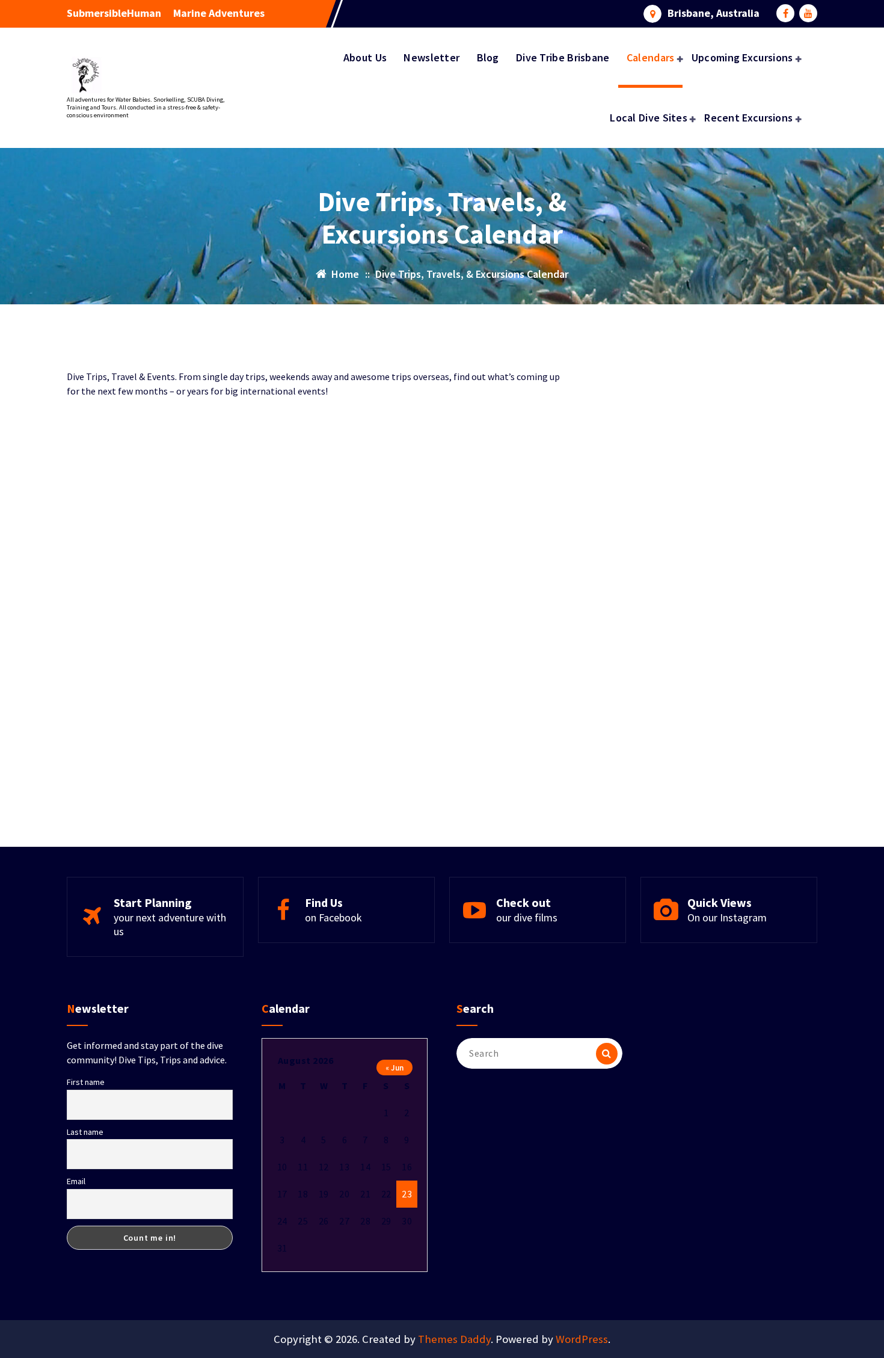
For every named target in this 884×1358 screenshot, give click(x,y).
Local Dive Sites (648, 117)
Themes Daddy (454, 1339)
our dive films (526, 917)
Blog (488, 57)
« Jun (394, 1067)
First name (86, 1082)
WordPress (582, 1339)
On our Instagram (727, 917)
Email (76, 1181)
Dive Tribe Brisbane (563, 57)
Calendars (651, 57)
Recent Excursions (748, 117)
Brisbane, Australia (714, 13)
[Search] (607, 1054)
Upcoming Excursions (742, 57)
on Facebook (333, 917)
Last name (85, 1131)
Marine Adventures (219, 13)
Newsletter (431, 57)
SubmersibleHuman (114, 13)
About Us (365, 57)
